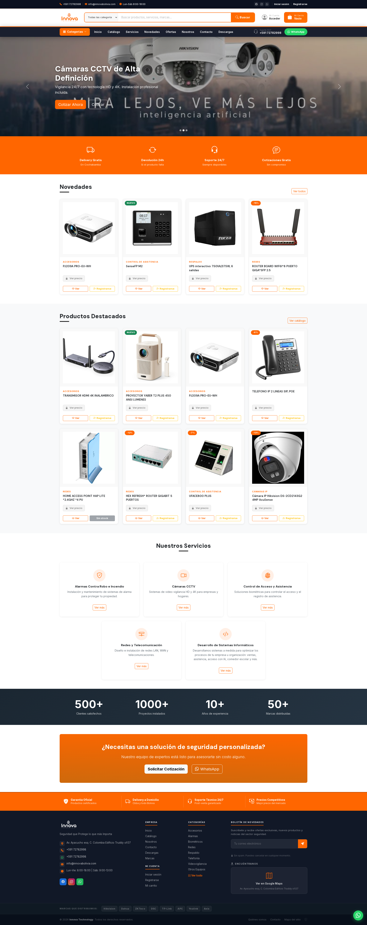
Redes (192, 847)
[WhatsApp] (79, 881)
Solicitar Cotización (166, 769)
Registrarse (300, 4)
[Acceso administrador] (305, 919)
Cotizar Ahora (70, 104)
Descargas (225, 31)
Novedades (152, 31)
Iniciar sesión (281, 4)
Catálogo (114, 31)
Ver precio (76, 278)
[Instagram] (71, 881)
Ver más (99, 607)
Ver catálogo (297, 320)
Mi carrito (151, 885)
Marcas (149, 858)
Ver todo (196, 875)
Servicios (132, 31)
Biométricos (195, 841)
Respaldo (193, 852)
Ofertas (171, 31)
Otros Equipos (196, 869)
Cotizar (98, 104)
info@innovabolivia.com (101, 4)
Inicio (98, 31)
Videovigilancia (197, 863)
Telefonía (194, 858)
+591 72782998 (72, 4)
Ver (77, 288)
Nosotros (188, 31)
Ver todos (299, 191)
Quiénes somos (257, 919)
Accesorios (195, 830)
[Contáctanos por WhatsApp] (358, 915)
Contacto (206, 31)
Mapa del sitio (292, 919)
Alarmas (193, 836)
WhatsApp (297, 31)
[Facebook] (63, 881)
